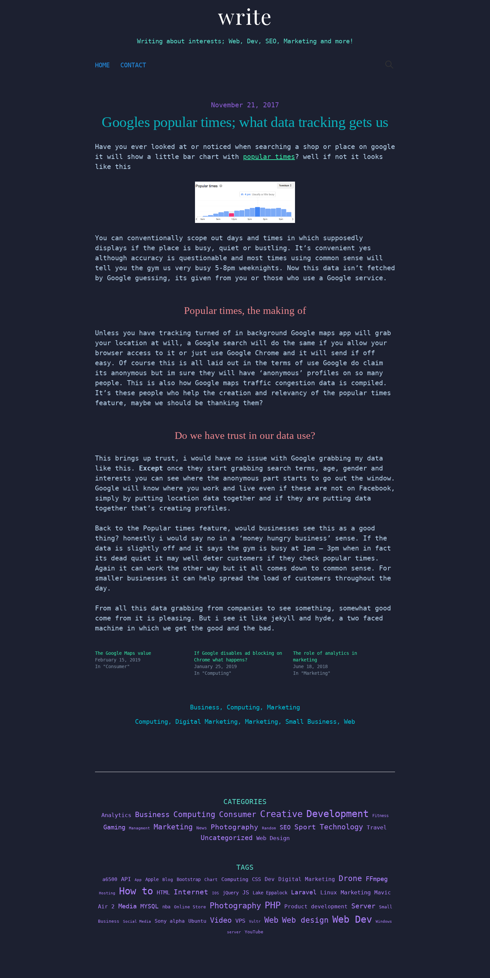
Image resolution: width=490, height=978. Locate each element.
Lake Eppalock (270, 892)
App (138, 880)
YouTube (254, 931)
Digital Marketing (206, 721)
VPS (240, 921)
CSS (256, 879)
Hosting (107, 893)
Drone (350, 878)
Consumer (237, 814)
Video (221, 920)
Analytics (116, 815)
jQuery (231, 892)
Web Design (273, 838)
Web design (305, 920)
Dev (270, 879)
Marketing (283, 707)
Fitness (380, 815)
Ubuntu (197, 921)
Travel (377, 827)
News (201, 827)
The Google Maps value (123, 653)
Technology (341, 826)
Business (204, 707)
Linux (328, 892)
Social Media (137, 921)
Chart (211, 879)
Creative (281, 814)
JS (245, 892)
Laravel (304, 892)
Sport (305, 827)
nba (166, 906)
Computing (243, 707)
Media (127, 906)
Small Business (311, 721)
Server (363, 906)
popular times (269, 157)
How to (136, 891)
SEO (285, 827)
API (126, 879)
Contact (133, 65)
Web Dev (352, 919)
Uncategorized (227, 838)
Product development (316, 906)
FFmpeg (377, 879)
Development (337, 813)
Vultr (255, 921)
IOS (215, 893)
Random (269, 828)
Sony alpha (170, 921)
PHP (273, 905)
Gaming (114, 827)
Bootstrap (189, 879)
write (245, 16)
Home (102, 65)
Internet (191, 892)
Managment (139, 828)
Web (349, 721)
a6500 (109, 879)
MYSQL (149, 906)
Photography (234, 827)
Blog (167, 879)
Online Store (190, 906)
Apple (152, 879)
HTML (163, 892)
